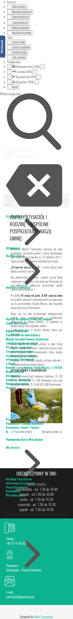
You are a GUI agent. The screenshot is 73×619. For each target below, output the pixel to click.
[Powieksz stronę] (42, 66)
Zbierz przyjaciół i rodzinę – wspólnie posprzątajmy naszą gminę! (30, 227)
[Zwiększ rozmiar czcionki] (34, 71)
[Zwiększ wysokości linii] (38, 77)
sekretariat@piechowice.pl (20, 596)
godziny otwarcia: (36, 484)
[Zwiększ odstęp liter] (36, 82)
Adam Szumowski (43, 616)
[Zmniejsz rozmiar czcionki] (9, 71)
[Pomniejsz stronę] (9, 66)
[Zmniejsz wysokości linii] (9, 77)
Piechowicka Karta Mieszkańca (24, 439)
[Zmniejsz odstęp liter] (9, 82)
